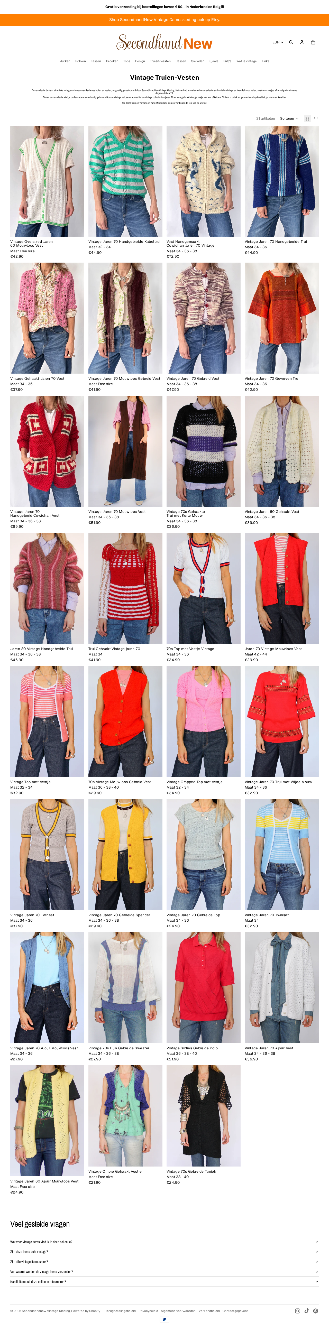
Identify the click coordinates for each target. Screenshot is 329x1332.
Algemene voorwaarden (178, 1311)
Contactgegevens (235, 1311)
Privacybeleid (148, 1311)
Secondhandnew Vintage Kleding (46, 1311)
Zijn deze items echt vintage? (29, 1251)
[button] (289, 118)
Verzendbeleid (209, 1311)
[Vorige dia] (18, 181)
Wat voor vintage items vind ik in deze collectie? (41, 1241)
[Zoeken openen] (291, 42)
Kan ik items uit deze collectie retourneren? (38, 1281)
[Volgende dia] (76, 181)
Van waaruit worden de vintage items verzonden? (41, 1271)
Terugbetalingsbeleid (120, 1311)
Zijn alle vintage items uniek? (29, 1261)
